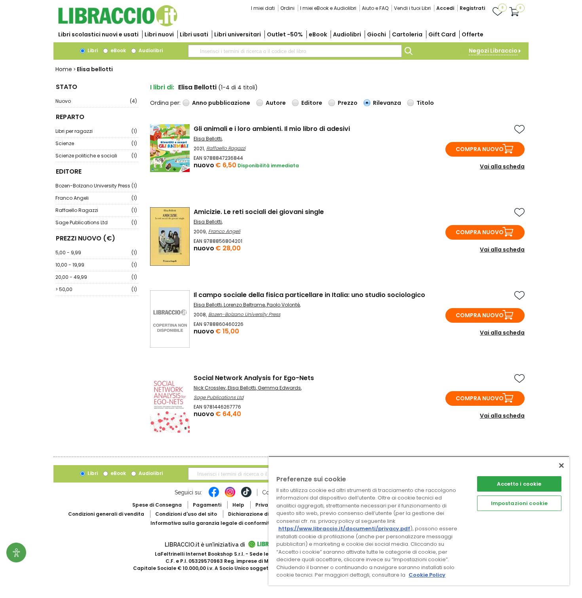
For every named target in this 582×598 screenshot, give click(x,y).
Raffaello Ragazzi (96, 210)
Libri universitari (237, 34)
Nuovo (96, 101)
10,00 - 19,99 (96, 264)
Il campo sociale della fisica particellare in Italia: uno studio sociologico (309, 294)
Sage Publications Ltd (96, 222)
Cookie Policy (427, 575)
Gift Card (442, 34)
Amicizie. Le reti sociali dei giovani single (259, 211)
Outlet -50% (285, 34)
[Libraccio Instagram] (230, 496)
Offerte (472, 34)
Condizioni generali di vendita (106, 514)
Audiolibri (347, 34)
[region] (418, 520)
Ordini (287, 8)
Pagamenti (207, 504)
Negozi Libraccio (493, 51)
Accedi (445, 8)
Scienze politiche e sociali (96, 155)
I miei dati (263, 8)
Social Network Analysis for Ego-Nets (254, 377)
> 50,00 (96, 289)
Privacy (264, 504)
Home (63, 69)
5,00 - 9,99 (96, 252)
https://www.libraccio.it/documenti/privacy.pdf (344, 528)
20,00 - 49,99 (96, 277)
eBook (318, 34)
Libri (92, 50)
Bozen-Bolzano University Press (96, 185)
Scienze (96, 143)
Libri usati (194, 34)
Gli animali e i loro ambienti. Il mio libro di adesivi (272, 128)
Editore (311, 103)
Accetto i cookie (519, 484)
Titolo (425, 103)
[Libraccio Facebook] (213, 496)
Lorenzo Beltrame (244, 304)
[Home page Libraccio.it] (117, 24)
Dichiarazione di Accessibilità (265, 514)
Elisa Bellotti (208, 138)
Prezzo (348, 103)
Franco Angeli (96, 198)
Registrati (472, 8)
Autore (276, 103)
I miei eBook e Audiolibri (328, 8)
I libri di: (162, 87)
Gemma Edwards (279, 387)
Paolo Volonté (283, 304)
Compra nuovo (480, 149)
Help (238, 504)
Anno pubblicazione (221, 103)
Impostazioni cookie (519, 503)
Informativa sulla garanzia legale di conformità (211, 523)
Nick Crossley (210, 387)
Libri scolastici (98, 34)
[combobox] (295, 51)
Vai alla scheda (502, 166)
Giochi (376, 34)
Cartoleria (407, 34)
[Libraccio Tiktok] (246, 496)
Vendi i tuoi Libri (412, 8)
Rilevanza (387, 103)
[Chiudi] (561, 465)
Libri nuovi (159, 34)
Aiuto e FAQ (375, 8)
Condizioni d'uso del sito (186, 514)
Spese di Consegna (157, 504)
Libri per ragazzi (96, 131)
